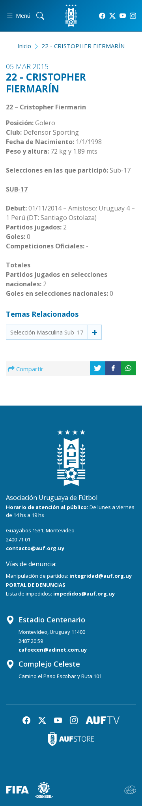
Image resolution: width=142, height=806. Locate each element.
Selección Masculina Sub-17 (47, 332)
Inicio (24, 46)
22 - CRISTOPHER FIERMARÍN (83, 46)
